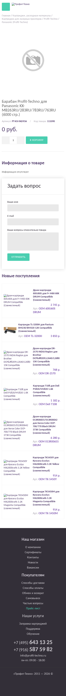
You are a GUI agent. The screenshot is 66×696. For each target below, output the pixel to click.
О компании (33, 547)
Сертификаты (33, 552)
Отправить (18, 257)
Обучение (33, 634)
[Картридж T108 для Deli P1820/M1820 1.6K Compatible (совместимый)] (17, 394)
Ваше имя (12, 202)
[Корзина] (51, 6)
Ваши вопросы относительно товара (26, 230)
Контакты (33, 557)
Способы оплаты (33, 588)
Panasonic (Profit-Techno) (15, 22)
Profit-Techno (51, 19)
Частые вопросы (33, 603)
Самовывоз (33, 598)
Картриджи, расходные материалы (32, 15)
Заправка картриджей (33, 623)
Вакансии (33, 567)
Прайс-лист (33, 608)
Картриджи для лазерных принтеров (22, 19)
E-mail (10, 216)
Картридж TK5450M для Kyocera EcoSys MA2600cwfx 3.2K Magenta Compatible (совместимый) (46, 498)
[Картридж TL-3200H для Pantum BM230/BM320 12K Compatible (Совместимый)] (10, 330)
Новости (33, 562)
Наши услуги (33, 616)
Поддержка (33, 629)
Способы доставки (33, 583)
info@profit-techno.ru (33, 655)
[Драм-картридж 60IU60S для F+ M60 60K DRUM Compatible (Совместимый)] (17, 300)
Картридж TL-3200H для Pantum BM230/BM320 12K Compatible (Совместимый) (36, 328)
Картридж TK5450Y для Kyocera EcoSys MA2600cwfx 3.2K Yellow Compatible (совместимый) (46, 464)
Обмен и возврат (33, 593)
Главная (6, 15)
